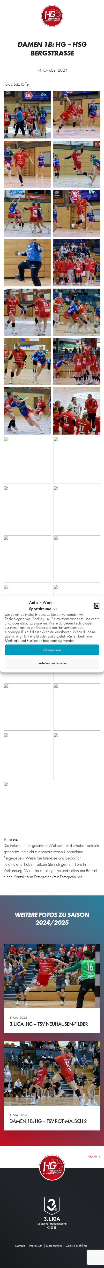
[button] (96, 605)
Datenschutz (54, 1245)
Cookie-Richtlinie (77, 1245)
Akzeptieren (52, 649)
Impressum (35, 1245)
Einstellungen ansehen (52, 663)
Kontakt (20, 1245)
